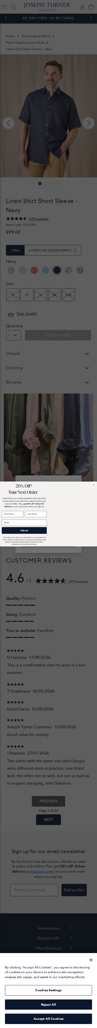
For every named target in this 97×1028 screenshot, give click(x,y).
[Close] (91, 960)
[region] (48, 990)
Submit (24, 530)
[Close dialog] (94, 485)
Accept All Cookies (48, 1018)
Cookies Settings (48, 990)
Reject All (48, 1004)
